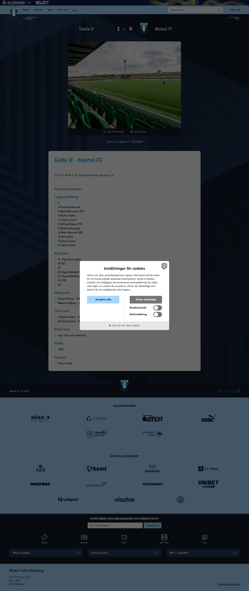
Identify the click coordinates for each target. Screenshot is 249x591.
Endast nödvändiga (146, 299)
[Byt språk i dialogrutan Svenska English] (163, 266)
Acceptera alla (103, 299)
